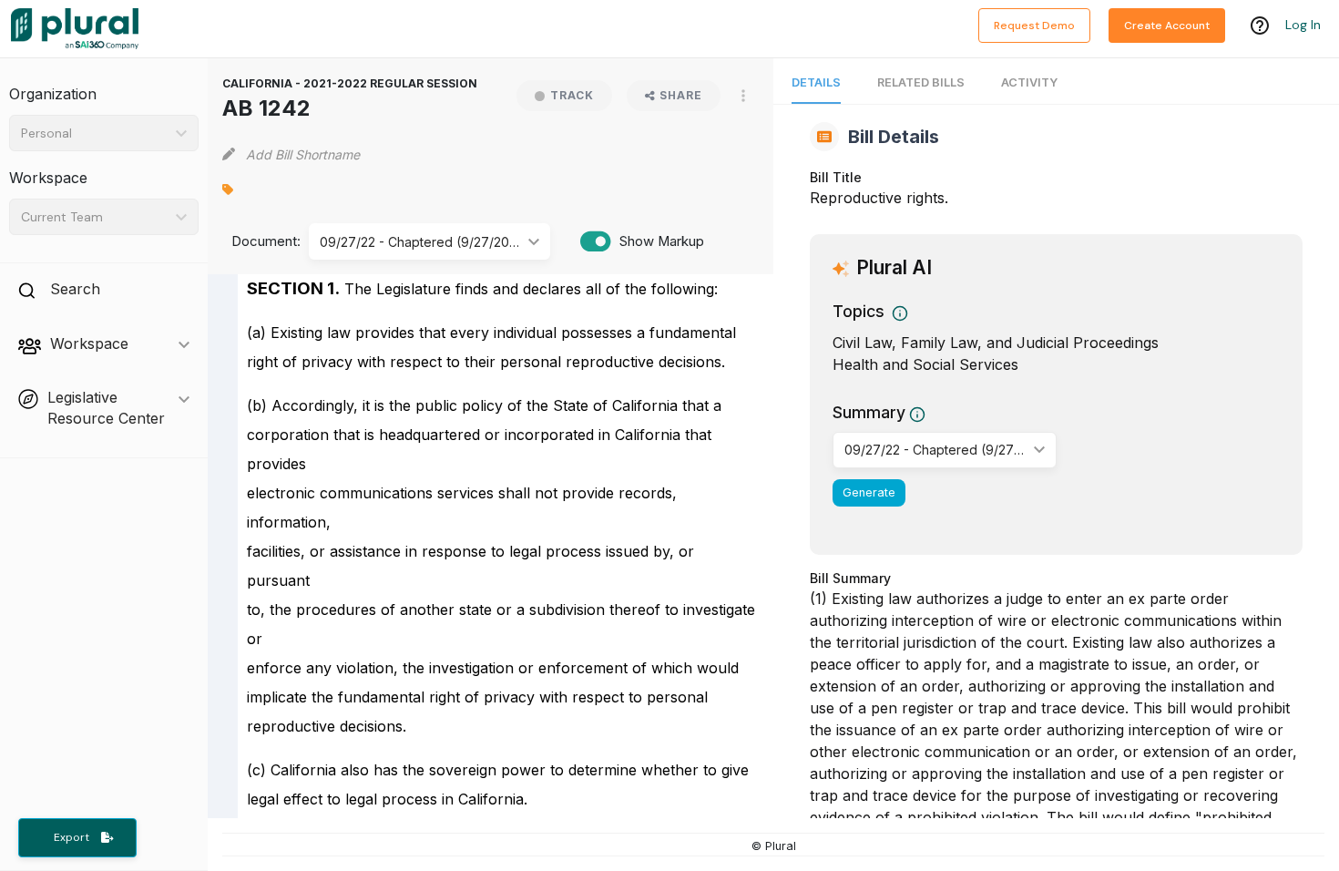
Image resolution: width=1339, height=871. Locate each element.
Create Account (1167, 25)
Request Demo (1034, 25)
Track (572, 95)
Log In (1303, 24)
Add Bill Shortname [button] (303, 154)
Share (680, 95)
